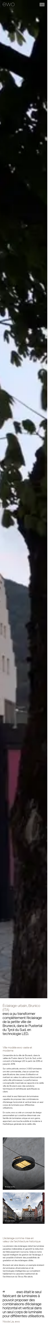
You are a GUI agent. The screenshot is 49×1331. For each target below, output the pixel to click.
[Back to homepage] (9, 4)
